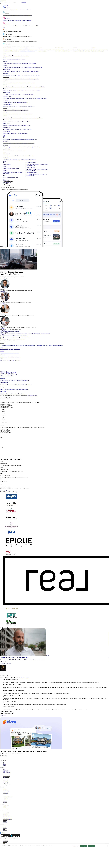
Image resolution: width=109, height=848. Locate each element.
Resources (4, 136)
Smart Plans (5, 814)
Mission (4, 827)
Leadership (5, 828)
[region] (54, 846)
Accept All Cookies (92, 845)
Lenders (4, 765)
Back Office (5, 822)
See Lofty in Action (3, 278)
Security (4, 843)
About (4, 826)
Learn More (24, 2)
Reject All (83, 845)
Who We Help (5, 5)
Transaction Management (7, 819)
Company (4, 161)
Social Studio (5, 818)
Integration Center (6, 777)
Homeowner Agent (6, 791)
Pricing (4, 135)
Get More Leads (3, 755)
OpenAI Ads (5, 797)
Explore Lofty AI (3, 490)
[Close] (107, 846)
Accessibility (5, 842)
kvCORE (4, 806)
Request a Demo (6, 180)
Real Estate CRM (6, 812)
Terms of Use (5, 840)
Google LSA (5, 802)
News (4, 829)
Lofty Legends (5, 771)
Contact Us (5, 830)
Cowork (4, 788)
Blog (3, 769)
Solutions (4, 27)
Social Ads (5, 801)
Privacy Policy (5, 841)
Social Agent (5, 792)
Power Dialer (5, 813)
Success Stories (5, 770)
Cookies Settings (75, 845)
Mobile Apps (5, 820)
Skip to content (3, 0)
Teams (4, 763)
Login (4, 182)
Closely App (5, 821)
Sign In (4, 179)
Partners (4, 152)
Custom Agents (5, 793)
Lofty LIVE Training (6, 772)
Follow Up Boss (6, 805)
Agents (4, 762)
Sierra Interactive (6, 809)
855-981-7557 (5, 780)
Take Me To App (3, 246)
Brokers (4, 764)
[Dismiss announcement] (0, 3)
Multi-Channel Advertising (7, 796)
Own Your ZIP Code (6, 800)
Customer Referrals (6, 776)
